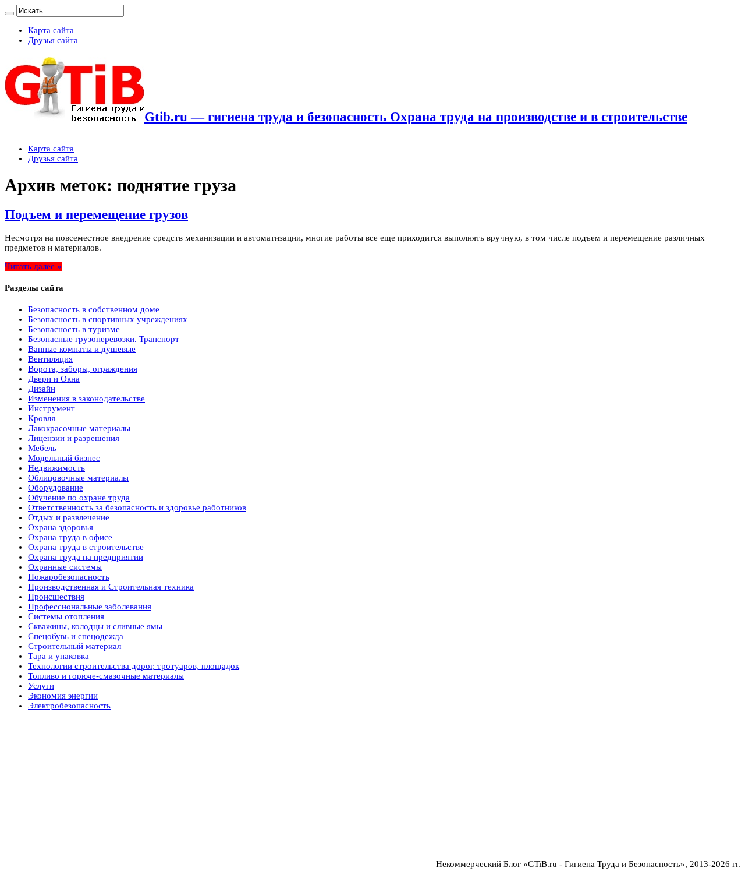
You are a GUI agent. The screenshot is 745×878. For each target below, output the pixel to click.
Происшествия (56, 596)
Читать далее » (33, 266)
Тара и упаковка (58, 656)
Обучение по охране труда (79, 497)
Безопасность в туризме (74, 329)
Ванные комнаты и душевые (82, 349)
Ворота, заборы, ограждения (82, 368)
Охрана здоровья (60, 527)
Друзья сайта (53, 40)
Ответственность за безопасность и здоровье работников (137, 507)
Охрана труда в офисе (70, 537)
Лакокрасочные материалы (79, 428)
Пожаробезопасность (68, 576)
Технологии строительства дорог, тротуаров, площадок (133, 666)
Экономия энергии (63, 695)
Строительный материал (74, 646)
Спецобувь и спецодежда (75, 636)
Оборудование (55, 487)
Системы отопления (66, 616)
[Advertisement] (92, 751)
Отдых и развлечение (68, 517)
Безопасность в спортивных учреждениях (107, 319)
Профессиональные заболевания (89, 606)
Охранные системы (65, 567)
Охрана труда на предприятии (85, 557)
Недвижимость (56, 468)
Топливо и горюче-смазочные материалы (106, 675)
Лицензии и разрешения (73, 438)
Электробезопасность (69, 705)
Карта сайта (51, 30)
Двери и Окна (54, 378)
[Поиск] (9, 13)
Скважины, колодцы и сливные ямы (95, 626)
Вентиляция (50, 359)
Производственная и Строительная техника (111, 586)
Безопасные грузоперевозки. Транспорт (103, 339)
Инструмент (51, 408)
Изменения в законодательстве (86, 398)
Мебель (42, 448)
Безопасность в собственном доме (93, 309)
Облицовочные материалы (78, 477)
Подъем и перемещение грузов (96, 214)
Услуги (41, 685)
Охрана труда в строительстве (86, 547)
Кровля (41, 418)
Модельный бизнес (64, 458)
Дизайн (41, 388)
